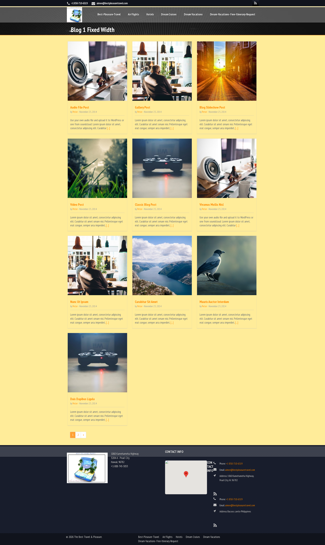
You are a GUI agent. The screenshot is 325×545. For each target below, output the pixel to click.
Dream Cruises (169, 14)
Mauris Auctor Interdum (214, 302)
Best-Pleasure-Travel (109, 14)
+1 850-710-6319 (79, 3)
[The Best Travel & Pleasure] (74, 14)
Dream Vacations (193, 14)
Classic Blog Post (145, 204)
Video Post (77, 204)
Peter (75, 111)
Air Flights (133, 14)
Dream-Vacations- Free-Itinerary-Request (232, 14)
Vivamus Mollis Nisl (212, 204)
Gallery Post (142, 107)
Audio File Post (79, 107)
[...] (108, 128)
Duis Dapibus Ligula (82, 399)
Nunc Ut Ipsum (79, 302)
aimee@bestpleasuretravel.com (112, 3)
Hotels (150, 14)
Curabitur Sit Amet (146, 302)
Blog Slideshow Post (212, 107)
